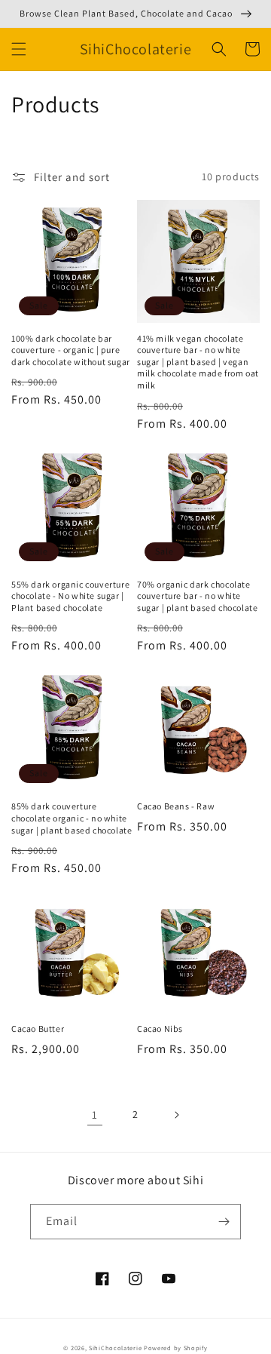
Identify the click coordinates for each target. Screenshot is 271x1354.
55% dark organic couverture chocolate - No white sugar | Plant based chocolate (70, 596)
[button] (18, 49)
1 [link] (95, 1114)
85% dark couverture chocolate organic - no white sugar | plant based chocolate (71, 817)
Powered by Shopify (176, 1347)
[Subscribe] (223, 1221)
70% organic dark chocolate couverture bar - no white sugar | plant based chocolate (197, 596)
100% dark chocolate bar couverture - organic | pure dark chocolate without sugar (70, 350)
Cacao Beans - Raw (176, 806)
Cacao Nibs (160, 1028)
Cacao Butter (37, 1028)
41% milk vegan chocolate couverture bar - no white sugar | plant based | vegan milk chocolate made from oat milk (198, 362)
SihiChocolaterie (115, 1347)
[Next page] (176, 1114)
